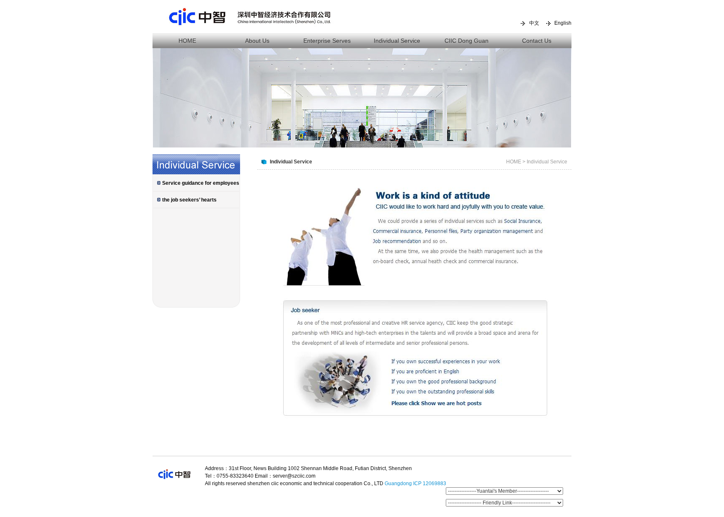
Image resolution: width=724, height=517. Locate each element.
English (562, 23)
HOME (187, 40)
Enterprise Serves (327, 40)
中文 (534, 23)
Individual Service (397, 40)
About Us (257, 40)
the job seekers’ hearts (189, 200)
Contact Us (536, 40)
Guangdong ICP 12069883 (415, 483)
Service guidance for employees (200, 183)
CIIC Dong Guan (467, 40)
